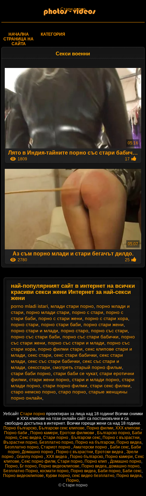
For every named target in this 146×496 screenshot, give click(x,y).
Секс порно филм (38, 461)
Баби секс (119, 447)
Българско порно (113, 432)
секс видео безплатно (93, 475)
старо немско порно (33, 391)
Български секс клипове (62, 428)
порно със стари (109, 330)
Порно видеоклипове (59, 466)
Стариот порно (56, 447)
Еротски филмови (77, 432)
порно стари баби (61, 324)
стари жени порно (49, 379)
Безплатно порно (56, 442)
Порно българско (20, 428)
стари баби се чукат (75, 373)
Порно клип (96, 461)
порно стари (24, 324)
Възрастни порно (20, 442)
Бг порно (28, 466)
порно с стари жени (60, 318)
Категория (53, 34)
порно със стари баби (35, 336)
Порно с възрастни (121, 437)
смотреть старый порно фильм (87, 367)
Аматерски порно (90, 447)
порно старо (74, 330)
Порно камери (44, 432)
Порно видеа (129, 442)
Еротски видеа (109, 451)
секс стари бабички (75, 355)
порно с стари (87, 312)
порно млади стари (47, 312)
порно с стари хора (106, 318)
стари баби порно (31, 373)
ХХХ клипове (128, 428)
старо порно (72, 391)
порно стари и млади (34, 330)
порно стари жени (104, 324)
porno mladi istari (29, 306)
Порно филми (100, 428)
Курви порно (58, 475)
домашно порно (124, 466)
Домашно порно (38, 451)
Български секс (86, 437)
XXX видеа (57, 456)
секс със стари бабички (54, 361)
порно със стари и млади (76, 343)
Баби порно (109, 470)
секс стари (39, 355)
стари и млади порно (95, 379)
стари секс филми (110, 385)
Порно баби (16, 432)
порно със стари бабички (90, 336)
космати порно (54, 470)
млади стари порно (72, 306)
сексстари (39, 367)
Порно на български (94, 442)
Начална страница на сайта (18, 39)
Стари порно (73, 9)
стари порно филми (65, 385)
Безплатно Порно (20, 470)
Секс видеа (30, 437)
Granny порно (30, 456)
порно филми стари (60, 349)
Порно (11, 466)
